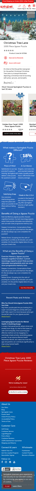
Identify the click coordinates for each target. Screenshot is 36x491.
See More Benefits (27, 288)
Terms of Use (5, 421)
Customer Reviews (7, 438)
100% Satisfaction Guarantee (11, 441)
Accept (7, 486)
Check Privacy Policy (8, 417)
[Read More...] (8, 83)
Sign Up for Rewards (16, 58)
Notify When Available (12, 134)
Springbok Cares (7, 412)
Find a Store (5, 436)
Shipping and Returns (8, 443)
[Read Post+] (5, 317)
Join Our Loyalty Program (9, 453)
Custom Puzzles (27, 453)
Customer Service (7, 431)
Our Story (4, 407)
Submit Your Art (6, 451)
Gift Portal (5, 429)
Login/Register (6, 434)
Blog (3, 410)
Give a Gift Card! (14, 63)
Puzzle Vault (5, 414)
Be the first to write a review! (18, 392)
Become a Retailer (28, 455)
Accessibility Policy (7, 419)
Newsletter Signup (7, 455)
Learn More (17, 486)
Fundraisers (26, 451)
